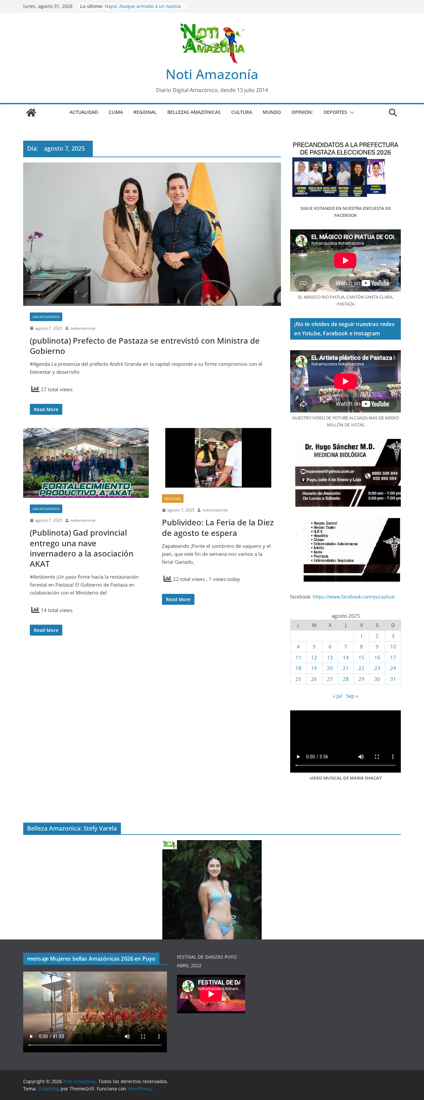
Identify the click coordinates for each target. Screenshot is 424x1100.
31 (393, 679)
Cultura (241, 112)
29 (361, 679)
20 (330, 668)
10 (393, 646)
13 (330, 657)
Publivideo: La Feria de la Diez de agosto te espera (218, 527)
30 (377, 679)
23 (377, 668)
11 (298, 657)
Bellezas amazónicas (194, 112)
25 (298, 679)
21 (346, 668)
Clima (116, 112)
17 (393, 657)
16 (377, 657)
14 (346, 657)
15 (361, 657)
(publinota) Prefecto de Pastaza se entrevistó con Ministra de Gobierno (145, 345)
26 (314, 679)
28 (346, 679)
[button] (350, 113)
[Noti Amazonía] (31, 112)
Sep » (352, 696)
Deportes (335, 112)
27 (330, 679)
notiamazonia (82, 328)
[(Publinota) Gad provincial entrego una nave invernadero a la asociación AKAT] (86, 463)
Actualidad (84, 112)
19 (314, 668)
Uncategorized (46, 316)
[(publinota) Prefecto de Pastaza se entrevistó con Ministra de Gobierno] (152, 234)
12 (314, 657)
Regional (145, 112)
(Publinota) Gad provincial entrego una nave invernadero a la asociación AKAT (81, 548)
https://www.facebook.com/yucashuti (354, 597)
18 (298, 668)
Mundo (272, 112)
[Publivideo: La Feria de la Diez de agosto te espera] (218, 458)
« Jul (337, 696)
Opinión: (302, 112)
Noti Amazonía (212, 74)
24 (393, 668)
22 (361, 668)
